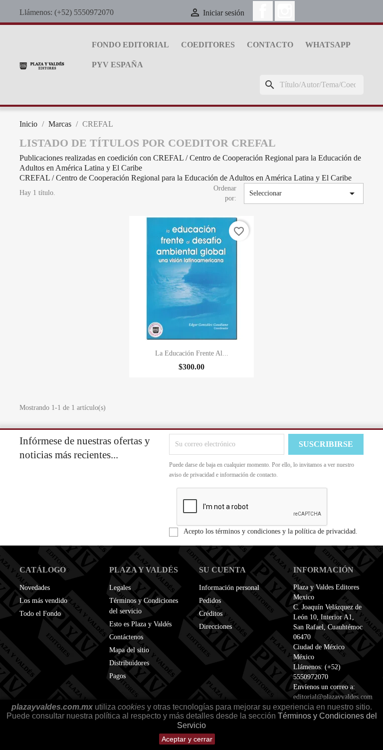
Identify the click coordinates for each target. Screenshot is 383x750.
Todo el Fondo (40, 613)
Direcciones (215, 626)
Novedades (34, 587)
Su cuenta (222, 569)
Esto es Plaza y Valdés (140, 624)
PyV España (117, 64)
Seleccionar (303, 193)
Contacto (270, 44)
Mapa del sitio (129, 650)
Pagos (117, 676)
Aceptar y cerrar (187, 739)
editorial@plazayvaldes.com (333, 697)
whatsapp (328, 44)
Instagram (285, 11)
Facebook (263, 11)
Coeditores (208, 44)
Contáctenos (126, 637)
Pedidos (210, 600)
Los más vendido (43, 600)
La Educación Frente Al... (191, 353)
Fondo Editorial (130, 44)
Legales (120, 587)
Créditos (210, 613)
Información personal (229, 587)
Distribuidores (129, 663)
